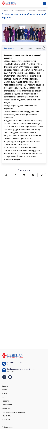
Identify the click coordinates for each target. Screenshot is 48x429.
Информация (9, 48)
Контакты (6, 420)
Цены (30, 48)
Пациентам (6, 416)
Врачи (38, 48)
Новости (5, 401)
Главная (4, 10)
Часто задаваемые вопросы (13, 412)
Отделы (11, 10)
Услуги (20, 48)
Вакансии (6, 408)
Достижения (7, 405)
